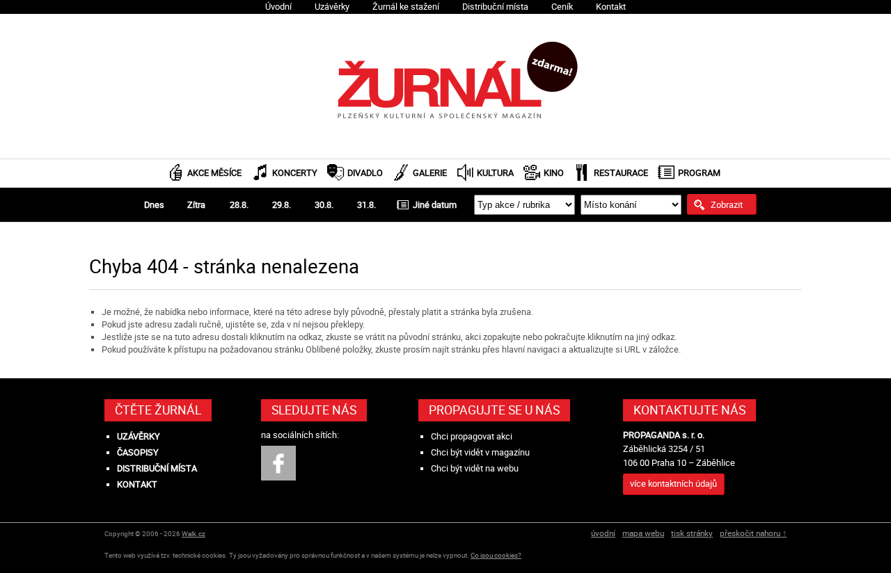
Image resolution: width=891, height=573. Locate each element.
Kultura (495, 173)
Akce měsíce (214, 173)
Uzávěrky (332, 7)
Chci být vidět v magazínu (480, 452)
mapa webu (643, 533)
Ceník (562, 7)
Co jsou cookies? (496, 555)
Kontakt (611, 7)
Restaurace (621, 173)
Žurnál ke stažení (405, 7)
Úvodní (278, 7)
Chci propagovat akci (471, 436)
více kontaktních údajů (673, 484)
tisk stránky (692, 533)
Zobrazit (727, 204)
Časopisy (138, 452)
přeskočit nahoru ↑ (753, 533)
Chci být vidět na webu (475, 468)
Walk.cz (193, 533)
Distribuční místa (495, 7)
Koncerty (294, 173)
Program (699, 173)
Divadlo (365, 173)
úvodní (603, 533)
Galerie (430, 173)
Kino (554, 173)
